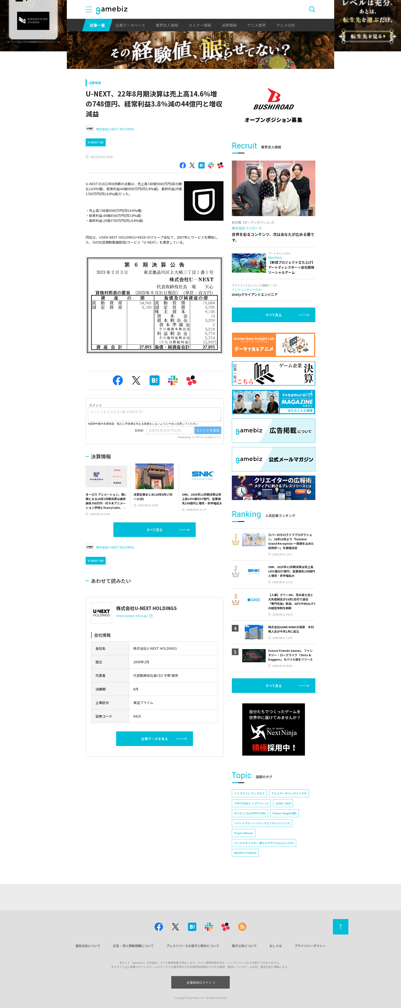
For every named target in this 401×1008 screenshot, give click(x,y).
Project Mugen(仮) (285, 813)
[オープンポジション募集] (273, 105)
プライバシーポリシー (310, 945)
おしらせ (275, 945)
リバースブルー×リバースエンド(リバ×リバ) (262, 823)
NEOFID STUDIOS (245, 853)
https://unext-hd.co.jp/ (132, 616)
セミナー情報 (200, 25)
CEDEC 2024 (283, 803)
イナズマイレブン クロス (249, 793)
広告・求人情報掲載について (133, 945)
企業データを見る (154, 738)
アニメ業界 (256, 25)
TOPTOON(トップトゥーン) (251, 803)
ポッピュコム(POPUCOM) (250, 813)
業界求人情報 (167, 25)
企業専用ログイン (199, 982)
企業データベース (130, 25)
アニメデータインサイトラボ (289, 793)
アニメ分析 (285, 25)
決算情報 (229, 25)
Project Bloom (243, 833)
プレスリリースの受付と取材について (192, 945)
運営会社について (87, 945)
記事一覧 (97, 25)
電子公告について (244, 945)
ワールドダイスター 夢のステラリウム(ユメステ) (264, 843)
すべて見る (154, 529)
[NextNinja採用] (273, 729)
